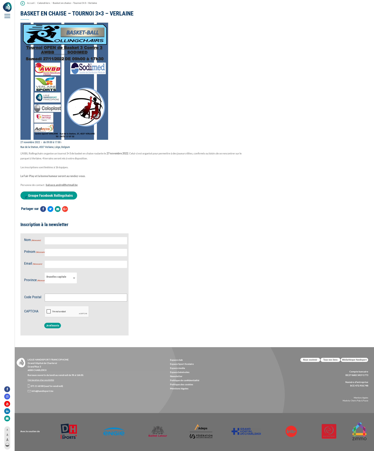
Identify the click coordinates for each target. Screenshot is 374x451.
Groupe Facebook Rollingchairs (50, 195)
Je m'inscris (52, 325)
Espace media (177, 368)
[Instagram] (9, 396)
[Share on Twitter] (50, 209)
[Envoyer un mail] (58, 209)
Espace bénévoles (179, 372)
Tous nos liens (330, 359)
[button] (7, 445)
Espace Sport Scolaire (182, 363)
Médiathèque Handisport (354, 359)
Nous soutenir (310, 359)
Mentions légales (179, 388)
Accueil (30, 2)
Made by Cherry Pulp (352, 400)
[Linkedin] (9, 411)
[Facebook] (9, 389)
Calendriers (43, 2)
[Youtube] (9, 404)
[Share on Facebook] (43, 209)
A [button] (7, 429)
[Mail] (9, 418)
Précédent (22, 3)
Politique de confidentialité (184, 380)
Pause (365, 400)
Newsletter (176, 376)
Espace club (176, 359)
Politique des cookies (181, 384)
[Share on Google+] (65, 209)
